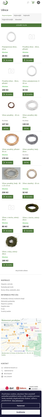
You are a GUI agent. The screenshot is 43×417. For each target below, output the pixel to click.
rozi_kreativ (8, 376)
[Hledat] (28, 3)
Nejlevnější (17, 15)
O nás (3, 309)
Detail (6, 128)
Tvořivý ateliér (6, 311)
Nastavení (21, 406)
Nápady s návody (7, 284)
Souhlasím (20, 412)
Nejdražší (26, 15)
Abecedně (18, 19)
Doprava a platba (6, 304)
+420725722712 (8, 371)
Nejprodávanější (7, 19)
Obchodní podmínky (8, 301)
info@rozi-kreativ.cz (10, 368)
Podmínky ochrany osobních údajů (12, 299)
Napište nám (5, 306)
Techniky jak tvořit (7, 287)
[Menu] (38, 3)
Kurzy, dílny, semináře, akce (10, 290)
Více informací (17, 400)
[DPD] (9, 388)
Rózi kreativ (8, 374)
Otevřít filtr (21, 25)
